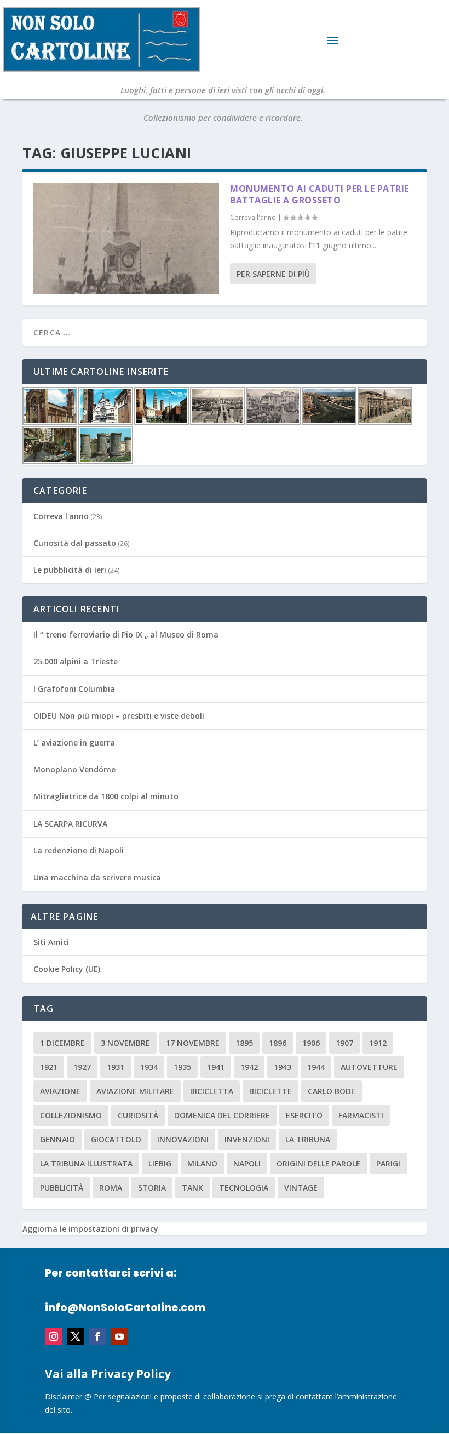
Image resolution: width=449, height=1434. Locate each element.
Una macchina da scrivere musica (97, 877)
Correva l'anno (253, 217)
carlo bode (331, 1091)
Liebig (159, 1163)
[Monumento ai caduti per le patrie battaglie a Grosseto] (126, 238)
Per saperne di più (273, 274)
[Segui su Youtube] (119, 1336)
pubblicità (61, 1187)
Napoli (247, 1163)
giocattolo (116, 1139)
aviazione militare (135, 1091)
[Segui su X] (75, 1336)
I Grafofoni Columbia (74, 689)
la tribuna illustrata (86, 1163)
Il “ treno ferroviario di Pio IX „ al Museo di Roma (125, 634)
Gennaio (57, 1139)
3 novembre (125, 1043)
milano (202, 1163)
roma (110, 1187)
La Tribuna (307, 1139)
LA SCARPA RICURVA (70, 823)
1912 (378, 1043)
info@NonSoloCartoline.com (125, 1307)
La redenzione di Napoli (78, 850)
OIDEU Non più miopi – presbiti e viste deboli (118, 715)
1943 (282, 1067)
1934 (149, 1067)
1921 (48, 1067)
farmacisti (360, 1115)
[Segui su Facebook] (97, 1336)
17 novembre (193, 1043)
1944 (316, 1067)
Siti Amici (51, 942)
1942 (249, 1067)
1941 (216, 1067)
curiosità (138, 1115)
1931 (115, 1067)
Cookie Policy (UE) (66, 969)
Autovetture (369, 1067)
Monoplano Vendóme (74, 769)
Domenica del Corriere (222, 1115)
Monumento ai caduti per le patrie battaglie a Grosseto (319, 194)
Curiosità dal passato (74, 543)
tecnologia (243, 1187)
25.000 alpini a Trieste (75, 661)
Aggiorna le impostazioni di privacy (90, 1229)
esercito (304, 1115)
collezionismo (71, 1115)
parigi (388, 1163)
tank (192, 1187)
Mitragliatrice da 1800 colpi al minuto (106, 796)
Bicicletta (211, 1091)
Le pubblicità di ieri (69, 570)
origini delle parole (318, 1163)
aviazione (60, 1091)
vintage (301, 1187)
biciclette (270, 1091)
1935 (182, 1067)
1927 (82, 1067)
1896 (277, 1043)
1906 (311, 1043)
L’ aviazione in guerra (74, 742)
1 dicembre (62, 1043)
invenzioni (247, 1139)
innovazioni (183, 1139)
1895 (244, 1043)
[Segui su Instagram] (53, 1336)
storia (152, 1187)
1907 (344, 1043)
